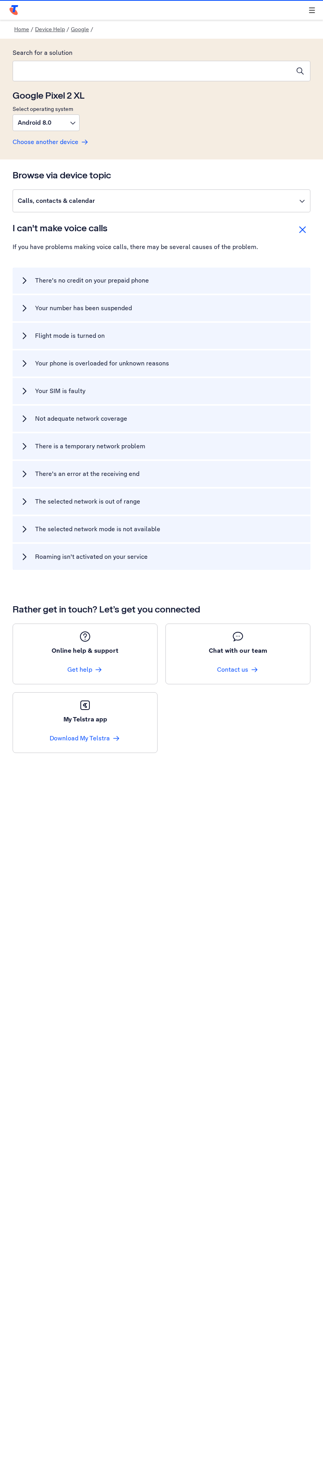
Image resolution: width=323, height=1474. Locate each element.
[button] (46, 122)
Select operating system (43, 108)
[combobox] (152, 71)
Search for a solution (42, 53)
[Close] (302, 230)
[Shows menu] (312, 10)
